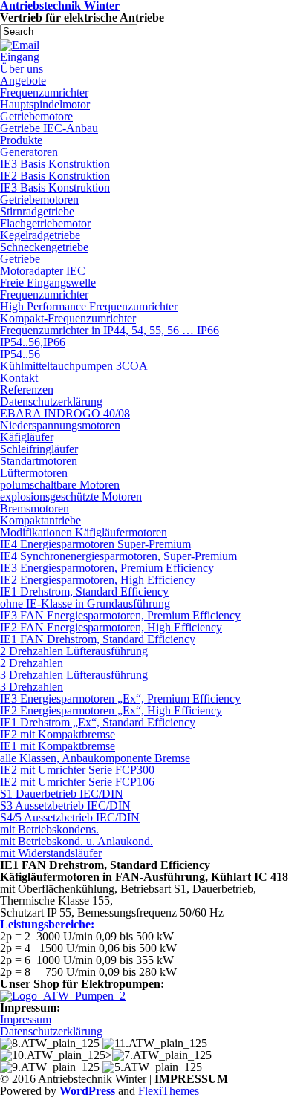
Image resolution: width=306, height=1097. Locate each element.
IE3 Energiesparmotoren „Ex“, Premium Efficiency (120, 698)
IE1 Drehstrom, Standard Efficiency (84, 591)
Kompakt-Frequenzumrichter (68, 318)
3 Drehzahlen (31, 686)
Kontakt (19, 377)
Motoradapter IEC (42, 270)
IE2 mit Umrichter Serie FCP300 (77, 770)
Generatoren (29, 152)
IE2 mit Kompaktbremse (57, 734)
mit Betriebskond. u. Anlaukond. (76, 841)
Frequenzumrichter (44, 92)
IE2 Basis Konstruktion (55, 175)
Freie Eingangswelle (48, 282)
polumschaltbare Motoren (60, 484)
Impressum (25, 1019)
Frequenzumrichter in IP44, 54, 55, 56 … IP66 (109, 330)
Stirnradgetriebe (37, 211)
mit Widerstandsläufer (51, 853)
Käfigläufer (26, 437)
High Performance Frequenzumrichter (89, 306)
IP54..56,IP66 (32, 342)
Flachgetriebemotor (45, 223)
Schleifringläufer (39, 449)
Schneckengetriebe (44, 247)
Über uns (21, 68)
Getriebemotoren (39, 199)
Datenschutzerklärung (51, 401)
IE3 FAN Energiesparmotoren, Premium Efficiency (120, 615)
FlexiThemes (168, 1090)
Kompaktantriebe (40, 520)
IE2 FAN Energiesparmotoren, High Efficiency (111, 627)
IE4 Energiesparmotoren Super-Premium (95, 544)
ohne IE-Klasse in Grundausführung (85, 603)
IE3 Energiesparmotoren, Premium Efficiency (107, 567)
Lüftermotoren (34, 472)
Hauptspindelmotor (45, 104)
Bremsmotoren (34, 508)
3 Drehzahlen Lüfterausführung (74, 674)
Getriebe (20, 259)
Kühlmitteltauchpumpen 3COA (74, 365)
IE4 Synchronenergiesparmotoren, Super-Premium (118, 556)
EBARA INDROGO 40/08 (65, 413)
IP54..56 (20, 354)
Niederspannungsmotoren (60, 425)
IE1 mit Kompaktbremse (57, 746)
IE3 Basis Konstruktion (55, 163)
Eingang (19, 57)
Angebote (23, 80)
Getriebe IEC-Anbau (49, 128)
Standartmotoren (38, 461)
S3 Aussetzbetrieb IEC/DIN (65, 805)
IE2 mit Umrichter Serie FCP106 (77, 781)
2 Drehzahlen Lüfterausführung (74, 651)
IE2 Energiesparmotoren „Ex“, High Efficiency (111, 710)
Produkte (21, 140)
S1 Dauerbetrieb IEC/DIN (61, 793)
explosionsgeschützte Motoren (71, 496)
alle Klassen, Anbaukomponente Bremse (95, 758)
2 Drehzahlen (31, 663)
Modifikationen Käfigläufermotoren (83, 532)
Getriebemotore (36, 116)
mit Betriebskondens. (49, 829)
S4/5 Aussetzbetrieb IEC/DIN (70, 817)
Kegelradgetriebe (40, 235)
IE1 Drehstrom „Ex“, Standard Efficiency (97, 722)
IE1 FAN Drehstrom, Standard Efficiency (97, 639)
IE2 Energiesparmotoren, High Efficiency (97, 579)
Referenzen (26, 389)
